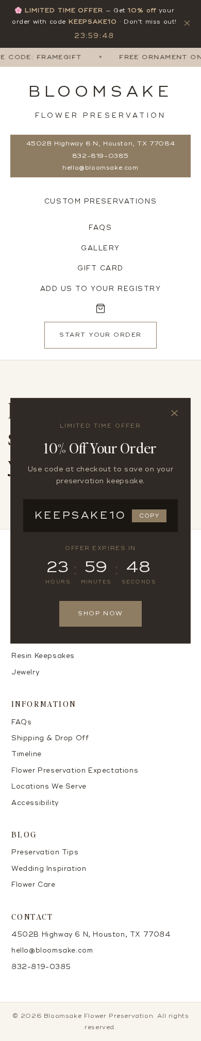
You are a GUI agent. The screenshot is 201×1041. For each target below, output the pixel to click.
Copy (149, 515)
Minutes (96, 582)
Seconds (139, 582)
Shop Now (100, 613)
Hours (57, 582)
